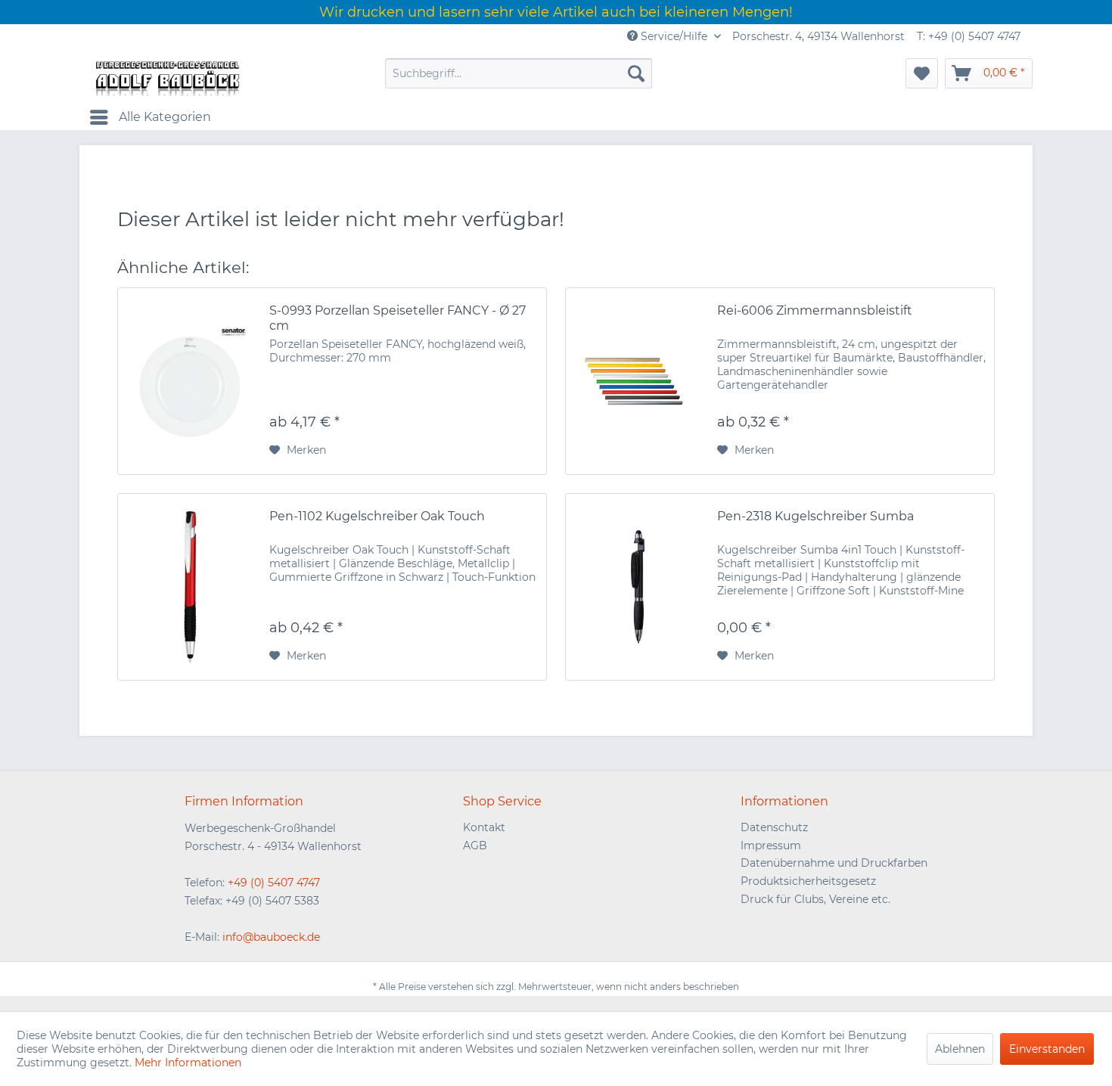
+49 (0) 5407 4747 (274, 882)
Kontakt (484, 827)
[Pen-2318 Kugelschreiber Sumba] (637, 587)
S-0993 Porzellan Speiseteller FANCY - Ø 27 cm (397, 318)
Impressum (771, 845)
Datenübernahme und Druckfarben (834, 863)
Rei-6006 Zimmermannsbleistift (814, 310)
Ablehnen (960, 1049)
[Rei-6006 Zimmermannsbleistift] (637, 381)
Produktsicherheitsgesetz (808, 881)
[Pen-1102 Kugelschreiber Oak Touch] (190, 587)
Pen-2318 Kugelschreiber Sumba (815, 516)
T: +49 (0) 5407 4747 (968, 36)
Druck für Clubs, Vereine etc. (815, 899)
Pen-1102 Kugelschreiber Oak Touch (377, 516)
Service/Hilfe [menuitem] (674, 36)
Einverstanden (1047, 1049)
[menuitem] (518, 73)
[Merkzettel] (921, 73)
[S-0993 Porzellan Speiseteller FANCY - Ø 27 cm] (190, 381)
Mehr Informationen (188, 1062)
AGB (475, 845)
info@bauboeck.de (271, 937)
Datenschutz (774, 827)
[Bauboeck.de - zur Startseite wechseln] (166, 77)
